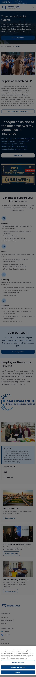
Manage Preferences (18, 662)
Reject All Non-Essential (18, 667)
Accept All (18, 672)
